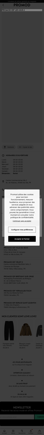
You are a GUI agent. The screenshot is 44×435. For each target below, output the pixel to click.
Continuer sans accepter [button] (22, 221)
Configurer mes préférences (22, 230)
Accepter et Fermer (22, 239)
